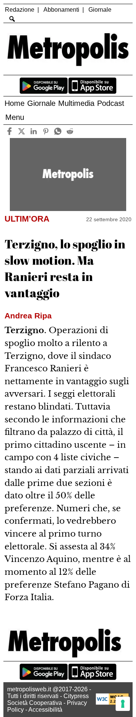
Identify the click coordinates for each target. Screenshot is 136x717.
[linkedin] (33, 131)
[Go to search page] (11, 19)
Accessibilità (45, 709)
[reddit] (70, 131)
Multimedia (76, 103)
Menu (14, 117)
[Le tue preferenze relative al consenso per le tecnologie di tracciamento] (123, 704)
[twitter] (21, 131)
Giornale (99, 9)
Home (15, 103)
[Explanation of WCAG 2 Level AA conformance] (112, 703)
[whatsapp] (58, 131)
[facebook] (9, 131)
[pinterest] (45, 131)
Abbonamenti (61, 9)
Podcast (110, 103)
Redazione (19, 9)
